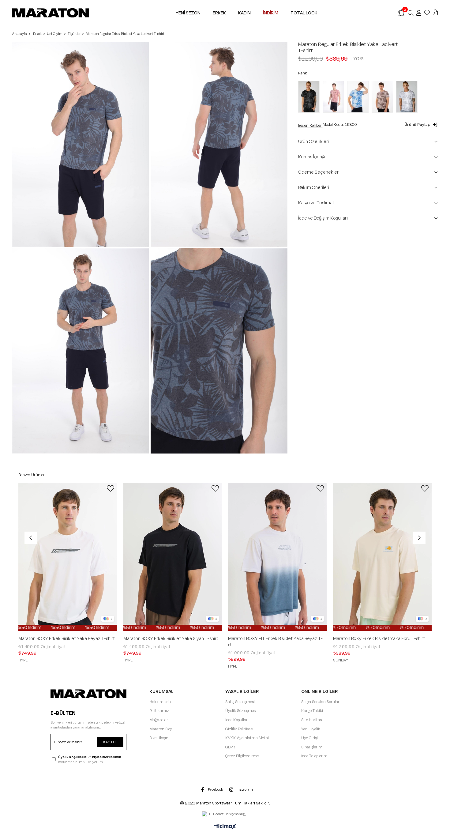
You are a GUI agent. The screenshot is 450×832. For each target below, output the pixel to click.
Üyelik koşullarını (72, 757)
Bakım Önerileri (313, 187)
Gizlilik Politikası (239, 729)
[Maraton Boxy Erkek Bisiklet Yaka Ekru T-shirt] (382, 557)
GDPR (230, 747)
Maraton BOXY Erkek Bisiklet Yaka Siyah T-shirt (170, 639)
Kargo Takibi (312, 710)
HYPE (23, 660)
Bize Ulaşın (158, 738)
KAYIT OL (110, 742)
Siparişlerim (311, 747)
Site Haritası (312, 720)
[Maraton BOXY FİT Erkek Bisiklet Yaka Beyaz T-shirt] (277, 557)
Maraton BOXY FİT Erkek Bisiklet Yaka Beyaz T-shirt (275, 642)
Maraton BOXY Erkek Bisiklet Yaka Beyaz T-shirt (66, 639)
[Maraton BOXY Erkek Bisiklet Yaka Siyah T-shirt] (172, 557)
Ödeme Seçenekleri (318, 172)
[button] (421, 124)
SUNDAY (340, 660)
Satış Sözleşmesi (240, 702)
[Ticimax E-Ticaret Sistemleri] (225, 827)
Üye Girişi (309, 738)
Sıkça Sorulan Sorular (320, 702)
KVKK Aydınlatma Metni (247, 738)
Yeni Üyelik (310, 729)
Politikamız (159, 710)
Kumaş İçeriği (311, 157)
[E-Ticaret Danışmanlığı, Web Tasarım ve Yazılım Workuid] (225, 814)
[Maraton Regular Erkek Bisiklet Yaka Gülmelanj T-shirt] (335, 97)
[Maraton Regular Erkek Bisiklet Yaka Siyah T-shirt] (310, 97)
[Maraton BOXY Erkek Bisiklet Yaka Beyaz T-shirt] (67, 557)
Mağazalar (158, 720)
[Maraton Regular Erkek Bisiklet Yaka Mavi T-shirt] (359, 97)
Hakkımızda (160, 702)
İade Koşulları (237, 720)
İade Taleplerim (314, 756)
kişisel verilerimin (106, 757)
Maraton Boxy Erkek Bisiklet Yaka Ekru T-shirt (379, 639)
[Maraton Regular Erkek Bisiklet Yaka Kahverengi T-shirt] (384, 97)
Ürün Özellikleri (313, 141)
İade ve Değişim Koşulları (323, 218)
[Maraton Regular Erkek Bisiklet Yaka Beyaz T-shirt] (408, 97)
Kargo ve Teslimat (316, 203)
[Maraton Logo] (88, 693)
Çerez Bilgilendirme (242, 756)
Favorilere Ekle (110, 488)
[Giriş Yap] (418, 13)
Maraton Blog (160, 729)
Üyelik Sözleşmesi (241, 710)
